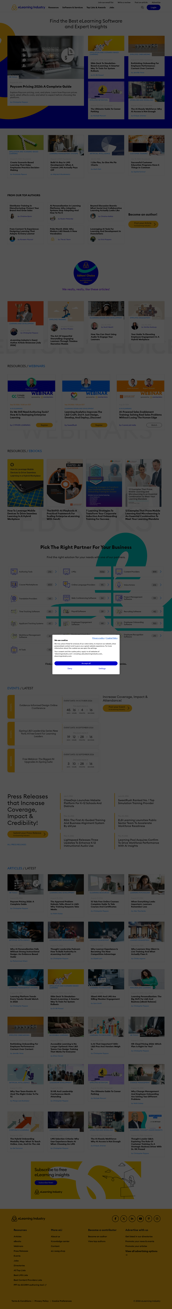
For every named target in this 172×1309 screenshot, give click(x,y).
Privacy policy (98, 638)
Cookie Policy (112, 638)
